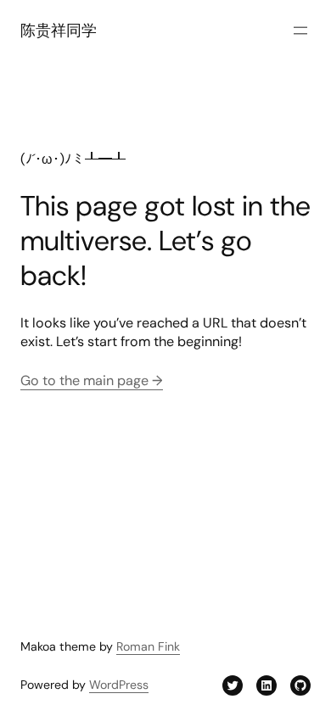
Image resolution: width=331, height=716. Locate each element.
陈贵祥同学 (58, 30)
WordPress (119, 684)
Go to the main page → (91, 380)
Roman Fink (148, 646)
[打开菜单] (300, 30)
